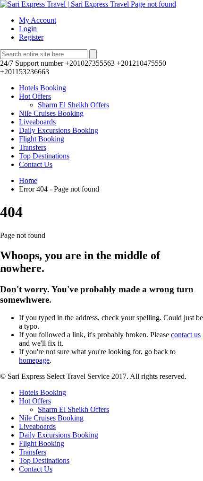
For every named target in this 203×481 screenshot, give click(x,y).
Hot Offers (35, 96)
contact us (186, 335)
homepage (34, 360)
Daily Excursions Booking (58, 130)
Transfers (32, 147)
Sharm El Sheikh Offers (73, 105)
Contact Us (35, 164)
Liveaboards (37, 122)
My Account (37, 20)
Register (31, 37)
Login (28, 29)
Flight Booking (41, 139)
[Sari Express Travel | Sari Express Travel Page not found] (88, 4)
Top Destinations (44, 156)
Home (28, 180)
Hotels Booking (42, 88)
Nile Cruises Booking (51, 113)
